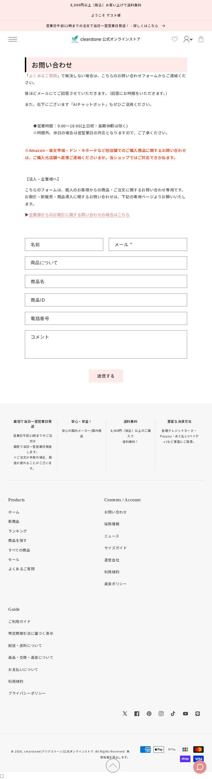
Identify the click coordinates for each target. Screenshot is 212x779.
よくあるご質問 (43, 75)
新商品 (14, 521)
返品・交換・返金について (30, 657)
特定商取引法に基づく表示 (30, 633)
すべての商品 (19, 550)
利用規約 (111, 571)
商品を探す (17, 540)
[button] (13, 39)
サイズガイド (115, 547)
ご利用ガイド (19, 621)
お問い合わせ (115, 512)
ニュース (111, 536)
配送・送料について (25, 645)
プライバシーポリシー (27, 693)
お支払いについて (23, 669)
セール (14, 559)
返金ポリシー (115, 583)
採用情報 (111, 523)
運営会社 (111, 560)
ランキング (17, 531)
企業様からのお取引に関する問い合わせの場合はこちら (79, 214)
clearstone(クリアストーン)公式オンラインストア (58, 751)
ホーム (14, 512)
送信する (106, 376)
